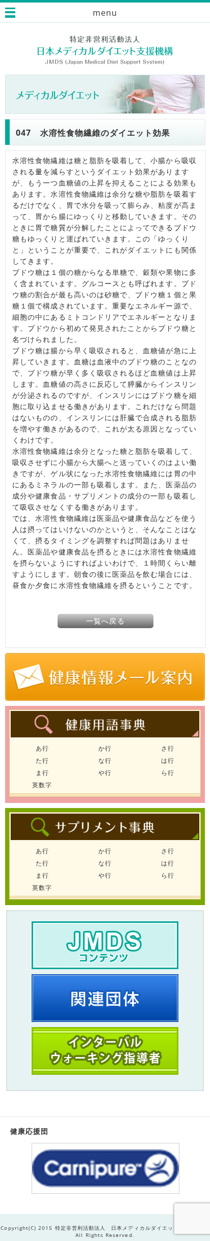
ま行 (42, 772)
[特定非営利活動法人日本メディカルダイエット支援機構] (105, 50)
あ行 (42, 748)
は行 (167, 760)
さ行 (167, 748)
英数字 (42, 785)
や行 (105, 772)
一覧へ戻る (105, 621)
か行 (105, 748)
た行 (42, 760)
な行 (105, 760)
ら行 (167, 772)
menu (105, 12)
